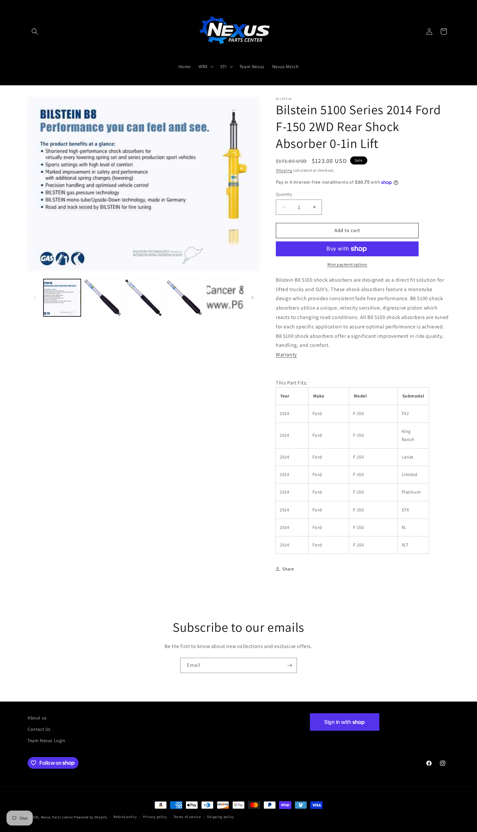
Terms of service (187, 816)
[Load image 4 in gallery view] (184, 297)
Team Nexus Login (47, 740)
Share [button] (288, 569)
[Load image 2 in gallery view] (102, 297)
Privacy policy (155, 816)
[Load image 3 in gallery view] (143, 297)
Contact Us (39, 729)
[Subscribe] (289, 665)
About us (37, 718)
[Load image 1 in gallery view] (62, 297)
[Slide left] (35, 297)
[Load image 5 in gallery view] (225, 297)
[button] (35, 31)
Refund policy (125, 816)
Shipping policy (220, 816)
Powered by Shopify (90, 817)
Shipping (284, 170)
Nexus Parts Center (57, 817)
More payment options (347, 264)
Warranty (286, 354)
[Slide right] (252, 297)
